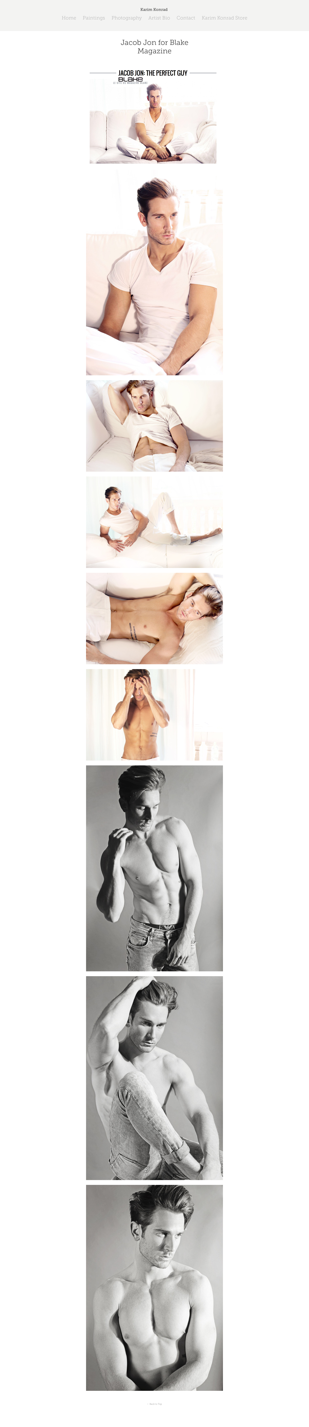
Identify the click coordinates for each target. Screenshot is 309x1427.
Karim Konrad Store (224, 18)
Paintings (94, 18)
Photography (127, 18)
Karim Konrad (154, 9)
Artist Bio (159, 18)
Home (69, 18)
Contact (186, 18)
